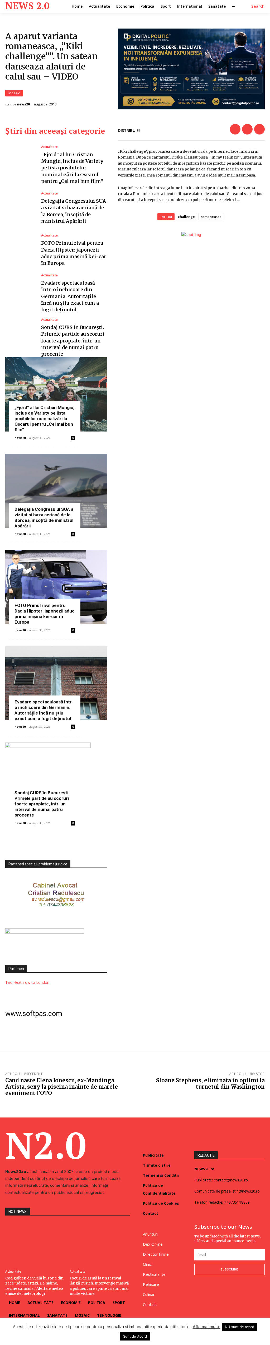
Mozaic (14, 93)
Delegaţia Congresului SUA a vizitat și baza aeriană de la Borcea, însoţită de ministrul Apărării (44, 517)
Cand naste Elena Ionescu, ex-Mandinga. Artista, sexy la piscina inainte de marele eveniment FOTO (61, 1086)
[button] (258, 6)
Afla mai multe (206, 1326)
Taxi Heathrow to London (27, 982)
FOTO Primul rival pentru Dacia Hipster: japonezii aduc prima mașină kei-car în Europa (45, 614)
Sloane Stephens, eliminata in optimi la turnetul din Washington (210, 1083)
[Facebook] (235, 129)
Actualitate (49, 147)
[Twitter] (247, 129)
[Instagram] (208, 1289)
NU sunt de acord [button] (239, 1327)
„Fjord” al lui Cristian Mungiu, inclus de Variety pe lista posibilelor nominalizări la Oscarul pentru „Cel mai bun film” (72, 167)
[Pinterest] (259, 129)
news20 (23, 104)
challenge (186, 216)
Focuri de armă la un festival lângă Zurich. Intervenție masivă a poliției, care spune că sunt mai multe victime (99, 1286)
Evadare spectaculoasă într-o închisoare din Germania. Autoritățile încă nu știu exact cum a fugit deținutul (70, 296)
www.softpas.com (33, 1013)
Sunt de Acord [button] (135, 1336)
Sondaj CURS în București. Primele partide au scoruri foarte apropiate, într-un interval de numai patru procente (72, 340)
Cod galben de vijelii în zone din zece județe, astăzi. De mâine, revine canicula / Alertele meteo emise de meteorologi (34, 1286)
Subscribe (229, 1269)
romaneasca (211, 216)
